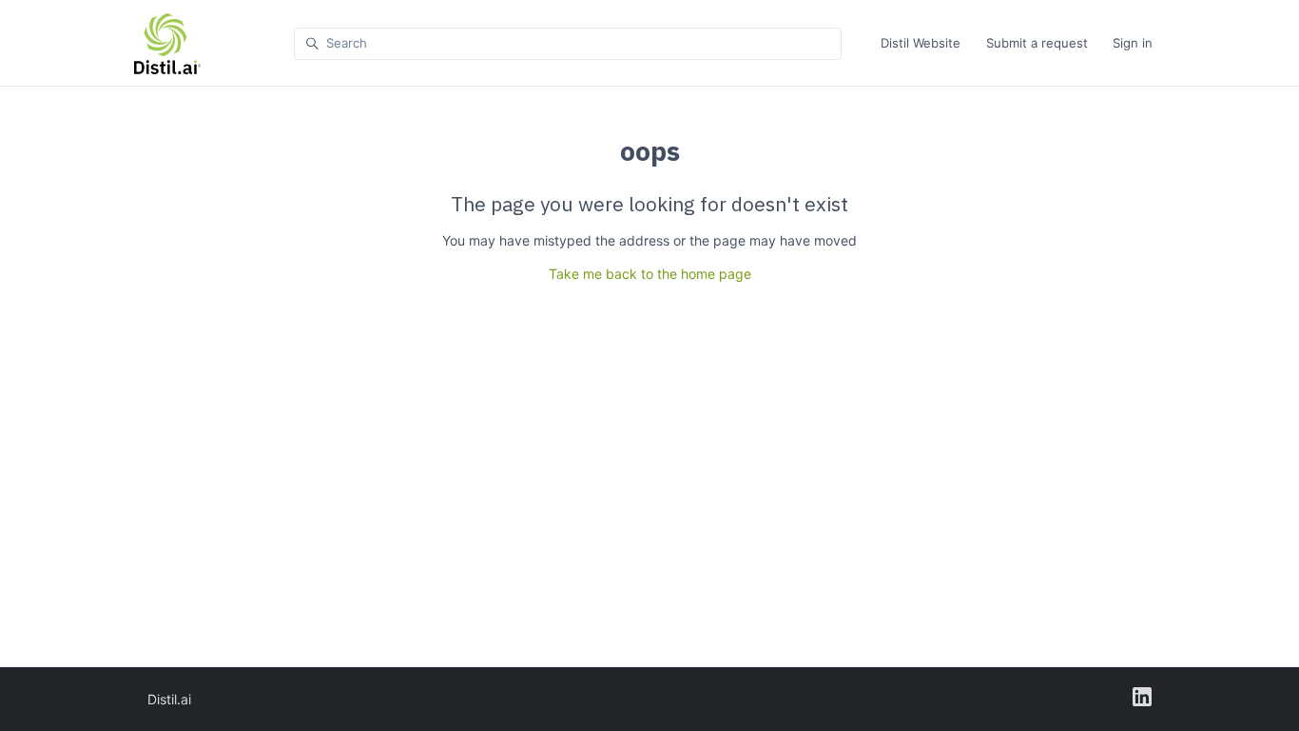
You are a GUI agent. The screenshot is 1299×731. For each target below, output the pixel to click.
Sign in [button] (1133, 42)
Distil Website (920, 42)
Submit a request (1037, 42)
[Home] (167, 43)
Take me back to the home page (650, 274)
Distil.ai (169, 699)
